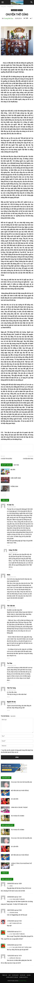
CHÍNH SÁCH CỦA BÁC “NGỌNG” (19, 807)
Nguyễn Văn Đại (11, 701)
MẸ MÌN (12, 469)
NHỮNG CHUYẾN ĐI (23, 977)
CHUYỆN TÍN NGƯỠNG (6, 458)
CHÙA (11, 886)
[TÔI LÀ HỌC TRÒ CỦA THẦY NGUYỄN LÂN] (5, 784)
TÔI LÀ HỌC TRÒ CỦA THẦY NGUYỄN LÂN (21, 782)
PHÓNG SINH (14, 486)
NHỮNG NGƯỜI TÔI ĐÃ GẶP (12, 977)
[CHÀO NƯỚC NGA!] (5, 480)
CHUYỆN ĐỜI (22, 975)
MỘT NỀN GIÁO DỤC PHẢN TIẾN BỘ (20, 790)
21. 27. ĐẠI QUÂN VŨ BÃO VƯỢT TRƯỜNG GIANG (20, 947)
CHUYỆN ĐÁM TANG (28, 458)
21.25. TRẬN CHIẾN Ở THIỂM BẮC (17, 899)
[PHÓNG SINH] (5, 488)
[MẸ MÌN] (5, 472)
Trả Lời (8, 545)
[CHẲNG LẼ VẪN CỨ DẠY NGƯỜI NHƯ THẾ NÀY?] (5, 866)
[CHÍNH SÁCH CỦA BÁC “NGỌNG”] (5, 810)
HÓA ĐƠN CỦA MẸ (14, 912)
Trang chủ (3, 6)
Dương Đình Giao (8, 18)
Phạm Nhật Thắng (22, 980)
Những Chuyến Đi (4, 482)
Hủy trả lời (13, 716)
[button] (31, 2)
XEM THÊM (16, 465)
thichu (7, 716)
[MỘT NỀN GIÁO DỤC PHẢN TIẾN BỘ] (5, 793)
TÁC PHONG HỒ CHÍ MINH (17, 816)
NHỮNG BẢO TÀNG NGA (15, 958)
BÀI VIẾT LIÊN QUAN (7, 465)
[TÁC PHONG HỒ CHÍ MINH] (5, 818)
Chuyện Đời (10, 6)
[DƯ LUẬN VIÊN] (5, 801)
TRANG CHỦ (4, 975)
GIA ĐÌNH (29, 975)
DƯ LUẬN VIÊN (14, 799)
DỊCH (10, 975)
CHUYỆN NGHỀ (15, 975)
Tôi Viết (20, 10)
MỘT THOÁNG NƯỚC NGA (15, 923)
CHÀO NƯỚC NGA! (15, 478)
